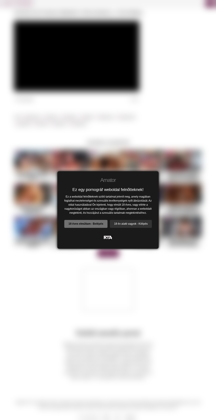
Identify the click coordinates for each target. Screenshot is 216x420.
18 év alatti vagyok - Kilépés (131, 223)
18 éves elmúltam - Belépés (86, 223)
